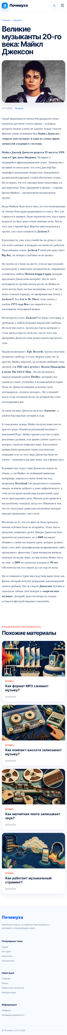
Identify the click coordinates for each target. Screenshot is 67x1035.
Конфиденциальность (13, 1015)
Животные (7, 956)
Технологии (8, 960)
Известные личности (13, 987)
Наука (5, 947)
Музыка (17, 20)
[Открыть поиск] (54, 5)
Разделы (6, 1010)
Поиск (5, 983)
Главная (6, 20)
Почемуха (12, 917)
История (6, 951)
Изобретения (9, 992)
